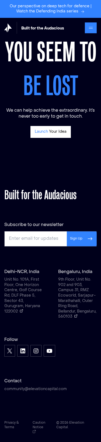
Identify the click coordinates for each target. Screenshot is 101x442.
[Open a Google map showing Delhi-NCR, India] (21, 311)
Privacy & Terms (11, 425)
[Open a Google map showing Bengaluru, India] (76, 316)
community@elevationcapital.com (35, 389)
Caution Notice (39, 425)
